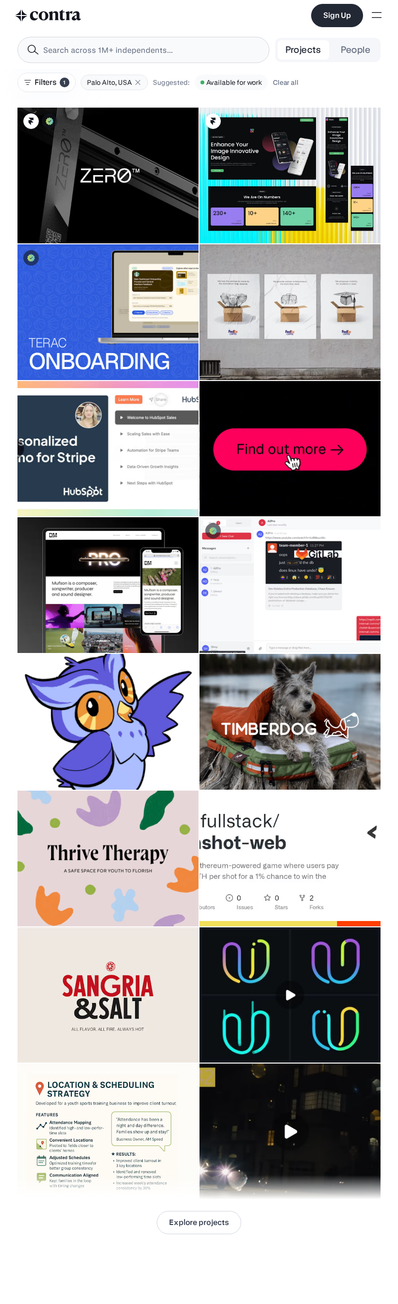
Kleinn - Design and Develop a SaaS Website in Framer (290, 219)
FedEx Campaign (232, 356)
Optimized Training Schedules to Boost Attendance (103, 1175)
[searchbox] (151, 50)
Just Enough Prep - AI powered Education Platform (101, 765)
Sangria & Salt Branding (60, 1038)
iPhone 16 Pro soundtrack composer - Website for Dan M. (99, 624)
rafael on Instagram (235, 1175)
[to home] (49, 15)
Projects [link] (303, 50)
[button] (138, 82)
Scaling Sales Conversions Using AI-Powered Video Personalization (94, 487)
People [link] (355, 50)
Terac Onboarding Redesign (67, 356)
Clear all (285, 82)
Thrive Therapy (47, 902)
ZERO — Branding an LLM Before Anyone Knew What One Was (106, 214)
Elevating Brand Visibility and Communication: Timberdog (251, 760)
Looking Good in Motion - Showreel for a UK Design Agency (272, 487)
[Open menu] (376, 15)
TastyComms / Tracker (240, 629)
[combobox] (143, 50)
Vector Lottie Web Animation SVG (257, 1038)
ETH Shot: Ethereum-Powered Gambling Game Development (268, 897)
